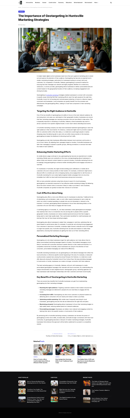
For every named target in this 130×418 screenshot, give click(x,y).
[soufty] (20, 2)
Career (44, 2)
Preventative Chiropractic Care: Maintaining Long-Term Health (68, 382)
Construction (52, 2)
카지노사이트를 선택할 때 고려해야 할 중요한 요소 (80, 336)
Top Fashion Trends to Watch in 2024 (101, 391)
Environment (88, 2)
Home (19, 7)
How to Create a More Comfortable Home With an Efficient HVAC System (42, 361)
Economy (61, 2)
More (96, 2)
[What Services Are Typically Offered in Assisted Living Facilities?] (54, 391)
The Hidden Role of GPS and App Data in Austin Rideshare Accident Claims (86, 361)
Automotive (29, 2)
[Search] (111, 2)
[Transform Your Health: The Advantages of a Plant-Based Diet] (22, 391)
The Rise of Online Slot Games (54, 336)
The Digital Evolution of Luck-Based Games (67, 398)
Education (69, 2)
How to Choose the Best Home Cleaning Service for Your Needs (36, 382)
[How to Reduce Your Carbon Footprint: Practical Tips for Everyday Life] (86, 400)
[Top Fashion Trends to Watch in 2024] (86, 392)
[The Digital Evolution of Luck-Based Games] (54, 399)
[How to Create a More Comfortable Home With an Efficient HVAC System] (43, 349)
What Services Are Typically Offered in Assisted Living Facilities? (67, 391)
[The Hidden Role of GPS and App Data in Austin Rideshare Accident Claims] (87, 349)
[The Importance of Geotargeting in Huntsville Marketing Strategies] (65, 50)
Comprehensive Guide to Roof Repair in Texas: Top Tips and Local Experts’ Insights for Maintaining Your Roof (35, 400)
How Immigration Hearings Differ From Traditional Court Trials (64, 361)
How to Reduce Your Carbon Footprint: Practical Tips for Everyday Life (100, 400)
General (21, 11)
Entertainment (78, 2)
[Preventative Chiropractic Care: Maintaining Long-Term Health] (54, 383)
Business (37, 2)
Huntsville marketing (52, 95)
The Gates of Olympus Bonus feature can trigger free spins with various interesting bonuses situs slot (101, 384)
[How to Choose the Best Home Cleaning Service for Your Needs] (22, 383)
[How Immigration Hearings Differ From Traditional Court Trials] (65, 349)
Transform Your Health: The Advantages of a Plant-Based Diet (36, 390)
